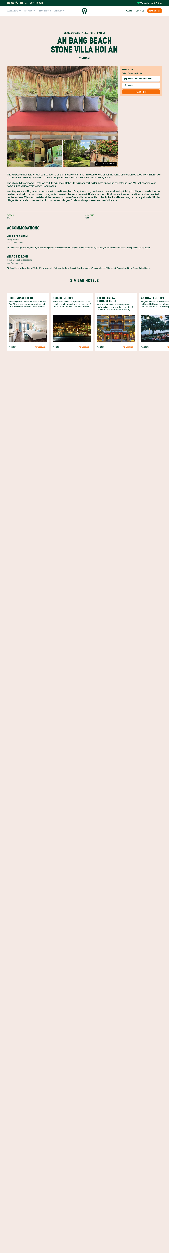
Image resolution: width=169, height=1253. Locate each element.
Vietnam (84, 58)
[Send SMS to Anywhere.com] (12, 2)
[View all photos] (62, 103)
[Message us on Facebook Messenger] (21, 3)
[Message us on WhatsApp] (16, 2)
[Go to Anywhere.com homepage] (84, 11)
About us (140, 11)
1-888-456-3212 (36, 3)
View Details (40, 347)
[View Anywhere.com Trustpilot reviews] (149, 3)
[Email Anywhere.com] (8, 2)
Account (129, 11)
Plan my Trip (154, 11)
